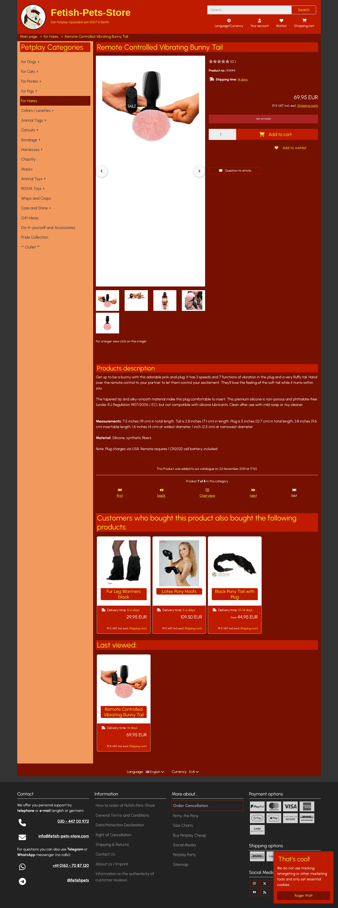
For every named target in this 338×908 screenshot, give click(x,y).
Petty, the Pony (185, 815)
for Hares (29, 100)
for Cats (28, 71)
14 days (243, 79)
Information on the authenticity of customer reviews (125, 876)
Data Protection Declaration (120, 824)
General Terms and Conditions (122, 815)
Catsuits (28, 129)
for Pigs (27, 91)
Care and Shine (34, 207)
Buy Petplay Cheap (189, 835)
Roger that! (304, 895)
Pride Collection (34, 237)
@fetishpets (78, 880)
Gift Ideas (30, 217)
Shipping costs (307, 106)
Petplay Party (184, 854)
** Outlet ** (30, 247)
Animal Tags (32, 120)
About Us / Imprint (112, 864)
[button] (107, 300)
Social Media (184, 844)
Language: (135, 771)
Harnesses (30, 149)
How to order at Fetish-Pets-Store (125, 805)
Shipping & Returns (112, 844)
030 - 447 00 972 (73, 821)
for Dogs (28, 61)
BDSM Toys (31, 188)
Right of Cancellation (113, 834)
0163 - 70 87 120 (71, 865)
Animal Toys (32, 178)
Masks (27, 169)
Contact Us (105, 854)
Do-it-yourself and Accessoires (48, 227)
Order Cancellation (190, 805)
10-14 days (245, 610)
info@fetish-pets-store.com (63, 835)
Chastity (28, 159)
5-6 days (133, 610)
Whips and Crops (36, 198)
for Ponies (29, 81)
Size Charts (183, 825)
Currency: (179, 771)
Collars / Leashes (36, 110)
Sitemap (180, 864)
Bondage (29, 139)
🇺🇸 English (152, 772)
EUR (192, 772)
